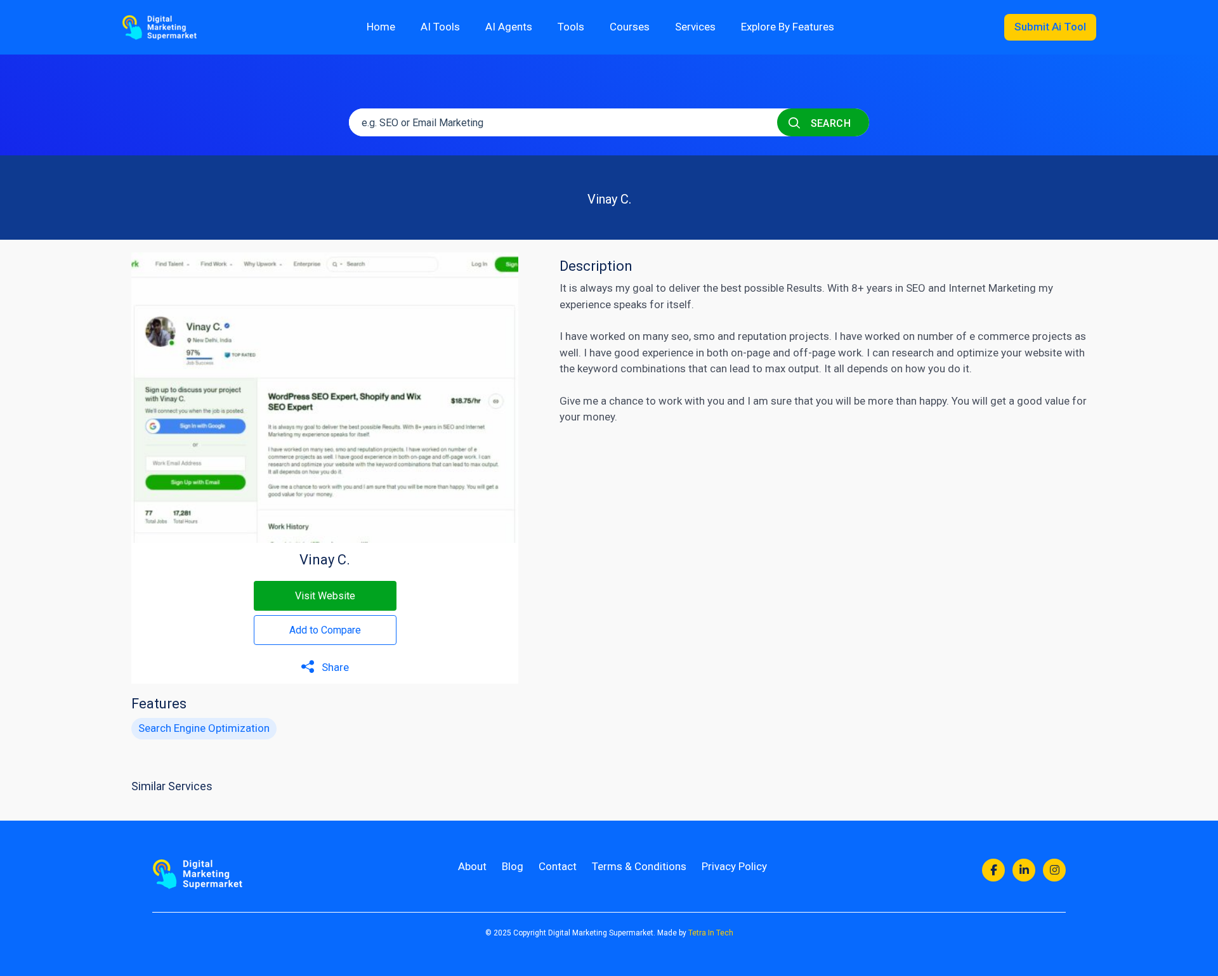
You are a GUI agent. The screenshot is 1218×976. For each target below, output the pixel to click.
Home (381, 26)
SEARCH (829, 123)
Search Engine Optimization (204, 728)
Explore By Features (787, 26)
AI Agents (508, 26)
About (472, 866)
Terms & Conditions (639, 866)
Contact (558, 866)
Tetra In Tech (710, 932)
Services (695, 26)
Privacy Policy (734, 866)
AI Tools (440, 26)
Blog (512, 866)
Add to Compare (325, 630)
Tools (571, 26)
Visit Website (325, 596)
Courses (630, 26)
